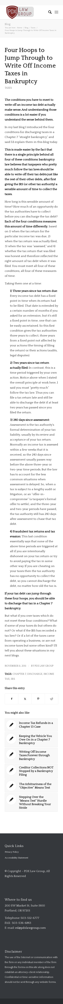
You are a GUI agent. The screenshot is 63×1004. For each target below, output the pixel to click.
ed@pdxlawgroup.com (30, 927)
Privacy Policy (12, 852)
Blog (7, 24)
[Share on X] (24, 699)
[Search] (48, 12)
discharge (34, 673)
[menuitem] (48, 12)
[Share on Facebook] (11, 699)
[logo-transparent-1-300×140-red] (26, 12)
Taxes (8, 88)
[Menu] (56, 12)
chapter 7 (19, 673)
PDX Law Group (43, 666)
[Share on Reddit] (51, 699)
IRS (13, 678)
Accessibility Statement (16, 858)
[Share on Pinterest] (38, 699)
